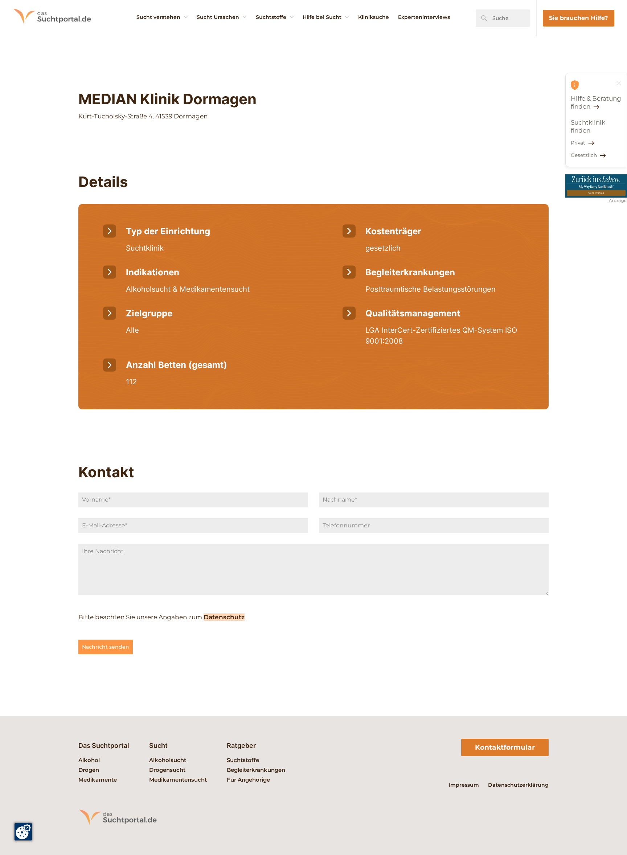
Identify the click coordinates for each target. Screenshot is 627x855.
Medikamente (97, 779)
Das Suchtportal (103, 745)
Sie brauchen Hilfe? (578, 17)
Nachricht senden (105, 647)
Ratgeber (241, 745)
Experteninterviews (424, 17)
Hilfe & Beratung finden (596, 102)
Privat (578, 143)
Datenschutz (224, 617)
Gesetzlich (584, 155)
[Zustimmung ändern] (23, 831)
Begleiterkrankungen (256, 769)
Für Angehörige (248, 779)
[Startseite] (62, 34)
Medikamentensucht (178, 779)
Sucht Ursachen (218, 17)
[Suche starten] (484, 18)
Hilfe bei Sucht (322, 17)
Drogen (88, 769)
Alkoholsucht (167, 760)
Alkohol (89, 760)
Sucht (158, 745)
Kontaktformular (505, 747)
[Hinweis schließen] (618, 83)
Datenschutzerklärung (518, 785)
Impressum (464, 785)
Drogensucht (167, 769)
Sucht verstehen (158, 17)
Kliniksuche (373, 17)
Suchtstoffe (271, 17)
